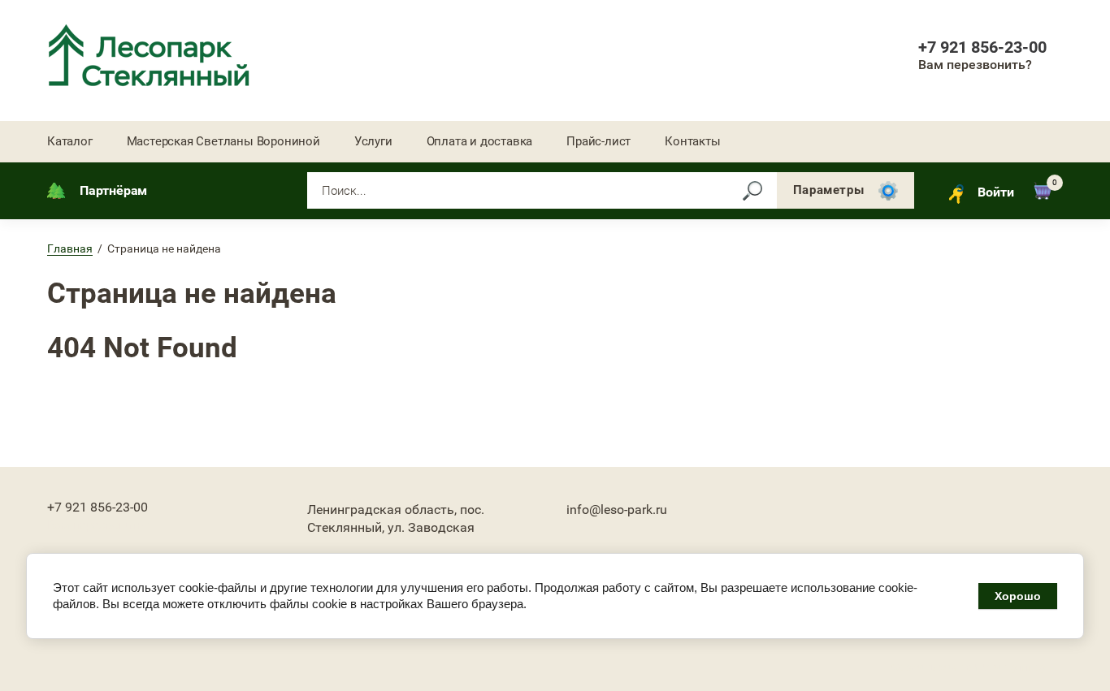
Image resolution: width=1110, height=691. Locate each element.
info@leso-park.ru (616, 509)
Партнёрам (113, 190)
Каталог (70, 141)
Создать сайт (927, 666)
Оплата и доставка (480, 141)
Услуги (373, 141)
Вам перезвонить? (975, 64)
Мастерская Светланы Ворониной (223, 141)
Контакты (692, 141)
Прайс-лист (598, 141)
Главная (70, 248)
